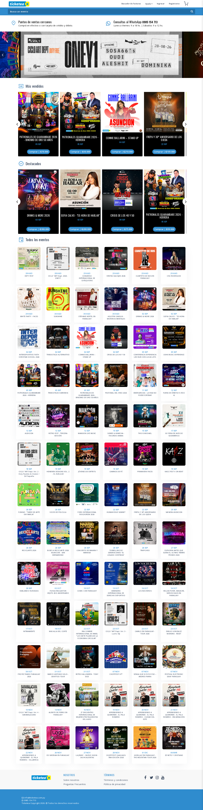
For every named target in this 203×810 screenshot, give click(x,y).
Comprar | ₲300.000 (38, 229)
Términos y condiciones (116, 780)
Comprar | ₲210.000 (122, 151)
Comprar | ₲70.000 (38, 151)
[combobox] (101, 11)
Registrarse (174, 3)
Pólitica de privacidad (114, 784)
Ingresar (161, 3)
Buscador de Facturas (131, 3)
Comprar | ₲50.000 (80, 151)
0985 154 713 (30, 800)
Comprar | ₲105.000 (164, 151)
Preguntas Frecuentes (74, 784)
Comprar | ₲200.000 (80, 229)
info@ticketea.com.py (34, 797)
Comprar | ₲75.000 (122, 229)
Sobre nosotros (71, 780)
